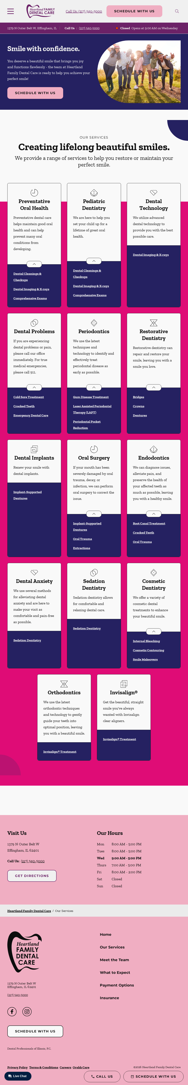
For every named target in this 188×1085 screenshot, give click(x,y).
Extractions (81, 548)
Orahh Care (81, 1067)
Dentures (140, 415)
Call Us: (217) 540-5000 (84, 11)
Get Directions (32, 876)
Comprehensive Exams (30, 298)
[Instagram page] (27, 1011)
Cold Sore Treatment (28, 397)
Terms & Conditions (43, 1067)
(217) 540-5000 (89, 28)
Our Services (112, 947)
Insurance (109, 998)
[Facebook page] (12, 1011)
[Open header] (11, 11)
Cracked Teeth (24, 406)
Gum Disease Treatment (91, 397)
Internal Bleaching (146, 641)
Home (105, 934)
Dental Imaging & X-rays (31, 289)
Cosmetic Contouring (148, 650)
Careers (65, 1067)
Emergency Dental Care (30, 415)
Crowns (138, 406)
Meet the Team (114, 960)
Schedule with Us (134, 11)
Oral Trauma (82, 539)
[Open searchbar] (177, 11)
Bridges (138, 397)
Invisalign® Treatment (59, 752)
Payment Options (117, 985)
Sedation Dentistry (27, 640)
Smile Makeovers (145, 659)
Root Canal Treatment (149, 523)
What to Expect (115, 972)
